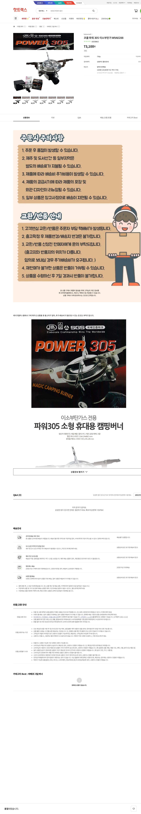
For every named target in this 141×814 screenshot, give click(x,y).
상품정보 (26, 117)
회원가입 (109, 3)
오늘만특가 (46, 18)
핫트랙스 (41, 11)
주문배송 (129, 3)
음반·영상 (35, 18)
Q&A (79, 117)
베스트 (56, 18)
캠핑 (40, 26)
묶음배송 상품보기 (119, 73)
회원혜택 (121, 3)
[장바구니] (136, 11)
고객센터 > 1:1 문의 (86, 617)
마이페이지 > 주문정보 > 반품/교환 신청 (46, 617)
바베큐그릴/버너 (52, 26)
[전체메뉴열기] (15, 18)
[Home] (14, 26)
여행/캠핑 (31, 26)
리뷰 (53, 117)
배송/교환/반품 (105, 117)
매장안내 (136, 3)
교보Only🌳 (106, 18)
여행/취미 (20, 26)
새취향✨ (25, 18)
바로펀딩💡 (80, 18)
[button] (91, 41)
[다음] (74, 64)
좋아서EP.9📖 (93, 18)
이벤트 (71, 18)
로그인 (115, 3)
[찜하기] (134, 809)
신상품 (63, 18)
